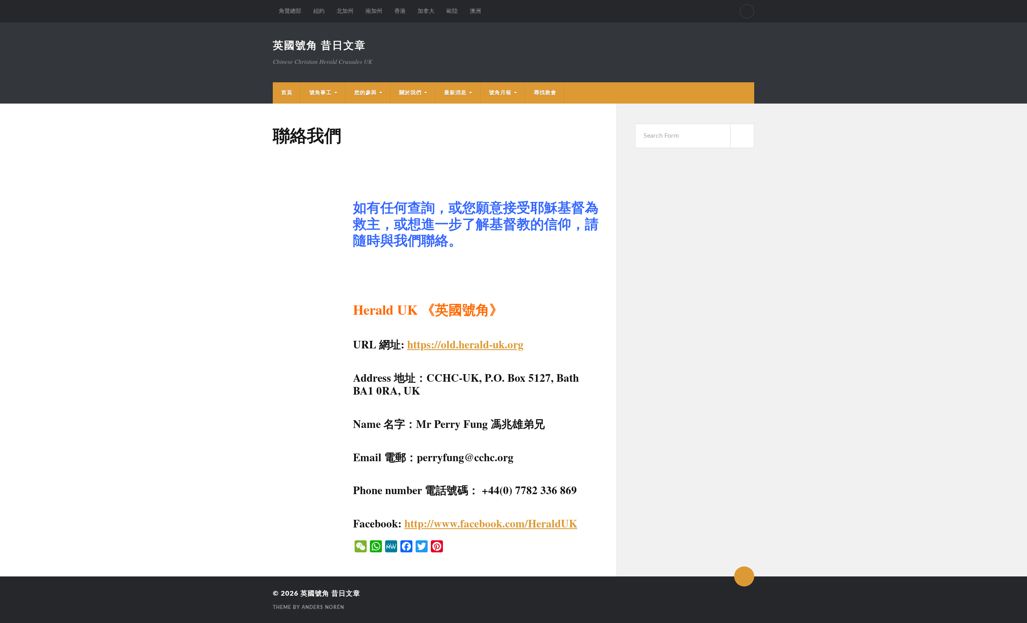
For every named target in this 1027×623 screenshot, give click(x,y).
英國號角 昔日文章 (319, 46)
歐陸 (452, 11)
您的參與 (365, 92)
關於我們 (410, 92)
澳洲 (475, 11)
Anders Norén (323, 607)
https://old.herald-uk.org (465, 344)
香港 (400, 11)
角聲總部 (290, 11)
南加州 (373, 11)
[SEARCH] (742, 136)
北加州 (345, 11)
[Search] (747, 11)
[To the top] (744, 576)
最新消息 (455, 92)
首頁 (286, 92)
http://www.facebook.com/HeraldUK (490, 523)
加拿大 (426, 11)
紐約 (319, 11)
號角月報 (500, 92)
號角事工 (320, 92)
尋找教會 (545, 92)
